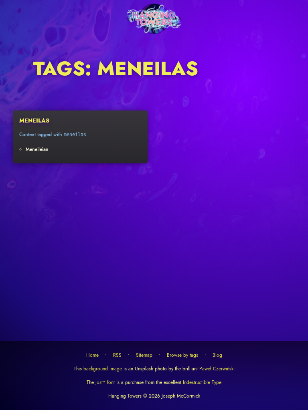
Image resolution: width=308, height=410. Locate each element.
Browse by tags (182, 355)
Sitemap (144, 355)
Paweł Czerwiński (216, 368)
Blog (217, 355)
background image (103, 368)
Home (92, 355)
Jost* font (105, 382)
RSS (117, 355)
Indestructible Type (201, 382)
